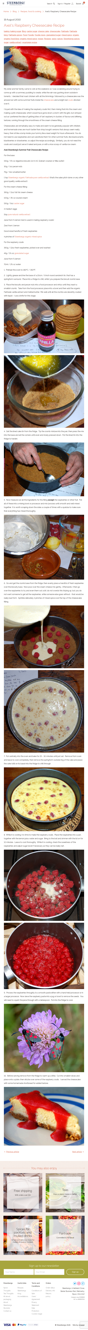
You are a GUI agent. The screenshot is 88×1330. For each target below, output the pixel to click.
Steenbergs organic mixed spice (28, 237)
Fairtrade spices (15, 35)
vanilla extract (15, 42)
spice (54, 39)
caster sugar (32, 31)
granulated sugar (53, 35)
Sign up (75, 1272)
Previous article (12, 1152)
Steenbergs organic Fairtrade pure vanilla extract (28, 177)
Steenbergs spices (72, 39)
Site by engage (79, 1325)
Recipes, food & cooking (31, 11)
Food (25, 35)
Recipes (47, 39)
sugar (6, 42)
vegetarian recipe (29, 42)
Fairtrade (65, 31)
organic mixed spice (28, 39)
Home (6, 11)
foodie (31, 35)
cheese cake (43, 31)
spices (60, 39)
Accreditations (23, 1296)
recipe (40, 39)
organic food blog (11, 39)
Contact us (7, 1311)
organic (76, 35)
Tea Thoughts (8, 1293)
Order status (50, 1288)
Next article (77, 1152)
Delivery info (50, 1291)
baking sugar (15, 31)
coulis (70, 100)
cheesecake (55, 31)
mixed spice (67, 35)
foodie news (40, 35)
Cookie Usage (37, 1314)
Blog (15, 11)
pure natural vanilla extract (19, 214)
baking (7, 31)
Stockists (6, 1308)
